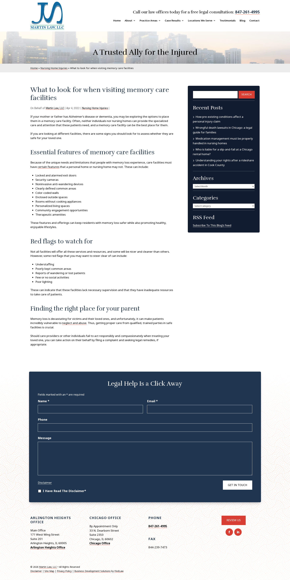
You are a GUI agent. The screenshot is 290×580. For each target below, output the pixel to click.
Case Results (173, 20)
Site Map (49, 571)
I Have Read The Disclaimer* (64, 491)
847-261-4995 (247, 12)
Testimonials (228, 20)
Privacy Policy (64, 571)
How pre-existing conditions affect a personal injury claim (218, 119)
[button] (286, 555)
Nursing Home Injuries (95, 108)
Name (43, 401)
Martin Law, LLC (55, 108)
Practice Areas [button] (148, 20)
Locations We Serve (200, 20)
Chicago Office (99, 543)
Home (117, 20)
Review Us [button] (234, 520)
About (128, 20)
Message (44, 438)
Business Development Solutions (92, 571)
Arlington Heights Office (47, 547)
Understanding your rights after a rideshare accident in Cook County (223, 162)
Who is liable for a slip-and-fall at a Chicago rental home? (222, 151)
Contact (254, 20)
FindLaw (119, 571)
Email (152, 401)
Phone (42, 419)
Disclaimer (45, 483)
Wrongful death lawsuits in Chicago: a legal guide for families (222, 130)
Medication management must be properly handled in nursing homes (223, 141)
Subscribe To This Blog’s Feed (212, 225)
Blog (242, 20)
